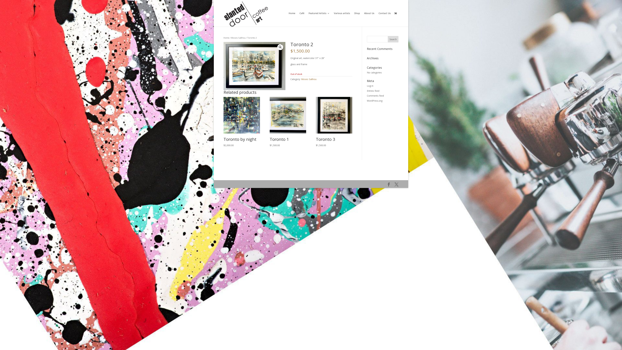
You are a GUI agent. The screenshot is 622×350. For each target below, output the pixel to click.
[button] (280, 47)
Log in (370, 85)
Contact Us (385, 13)
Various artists (342, 13)
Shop (357, 13)
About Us (369, 13)
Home (292, 13)
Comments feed (375, 95)
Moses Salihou (238, 37)
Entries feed (373, 90)
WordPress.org (374, 100)
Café (301, 13)
